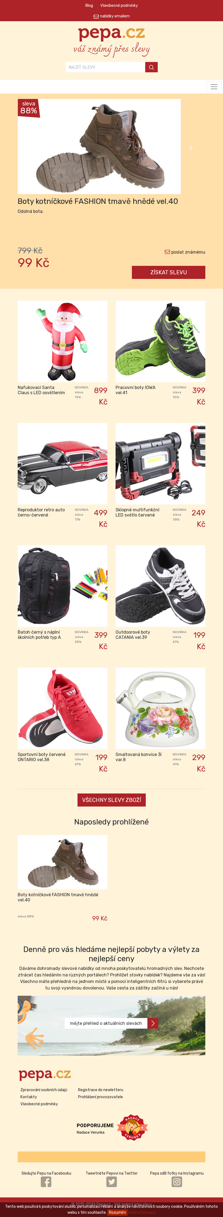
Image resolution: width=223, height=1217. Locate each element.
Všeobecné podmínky (119, 5)
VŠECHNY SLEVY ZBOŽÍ (111, 800)
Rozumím (117, 1212)
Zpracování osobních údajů (43, 1090)
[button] (32, 148)
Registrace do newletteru (100, 1090)
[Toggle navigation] (214, 86)
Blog (89, 5)
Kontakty (28, 1097)
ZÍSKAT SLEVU (168, 272)
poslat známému (188, 252)
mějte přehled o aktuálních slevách (106, 1023)
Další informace (142, 1212)
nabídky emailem (115, 16)
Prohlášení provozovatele (100, 1097)
